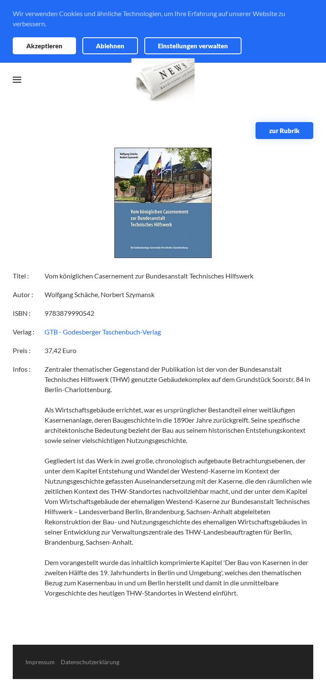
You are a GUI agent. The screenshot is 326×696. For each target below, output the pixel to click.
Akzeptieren (44, 46)
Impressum (40, 661)
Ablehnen (110, 46)
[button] (17, 80)
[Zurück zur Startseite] (163, 79)
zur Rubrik (284, 130)
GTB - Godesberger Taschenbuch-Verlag (103, 332)
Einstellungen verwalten (193, 46)
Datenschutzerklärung (90, 661)
